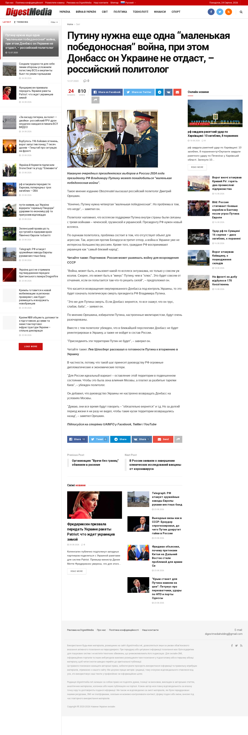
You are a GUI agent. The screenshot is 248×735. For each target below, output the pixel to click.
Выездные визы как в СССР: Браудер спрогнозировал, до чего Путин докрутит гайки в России (167, 525)
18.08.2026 (194, 140)
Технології (140, 11)
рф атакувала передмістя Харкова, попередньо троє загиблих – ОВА (35, 187)
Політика (120, 11)
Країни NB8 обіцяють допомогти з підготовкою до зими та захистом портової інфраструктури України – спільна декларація (38, 324)
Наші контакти (101, 2)
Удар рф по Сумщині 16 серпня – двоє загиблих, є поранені (226, 234)
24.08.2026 (74, 545)
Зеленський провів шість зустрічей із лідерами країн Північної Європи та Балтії (35, 232)
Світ (105, 11)
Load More (30, 346)
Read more (77, 571)
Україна (64, 11)
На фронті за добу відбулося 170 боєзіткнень (224, 280)
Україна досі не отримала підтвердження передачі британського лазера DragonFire (38, 273)
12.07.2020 (72, 81)
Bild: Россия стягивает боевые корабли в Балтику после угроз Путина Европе (225, 210)
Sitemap (114, 2)
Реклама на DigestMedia (79, 2)
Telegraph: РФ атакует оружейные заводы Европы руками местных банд (35, 252)
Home (70, 24)
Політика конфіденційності (29, 2)
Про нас (9, 2)
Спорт (176, 11)
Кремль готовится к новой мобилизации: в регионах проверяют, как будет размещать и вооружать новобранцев (35, 297)
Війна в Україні (86, 11)
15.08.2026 (219, 289)
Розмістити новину (54, 2)
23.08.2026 (159, 509)
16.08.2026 (219, 194)
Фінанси (160, 11)
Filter (53, 22)
